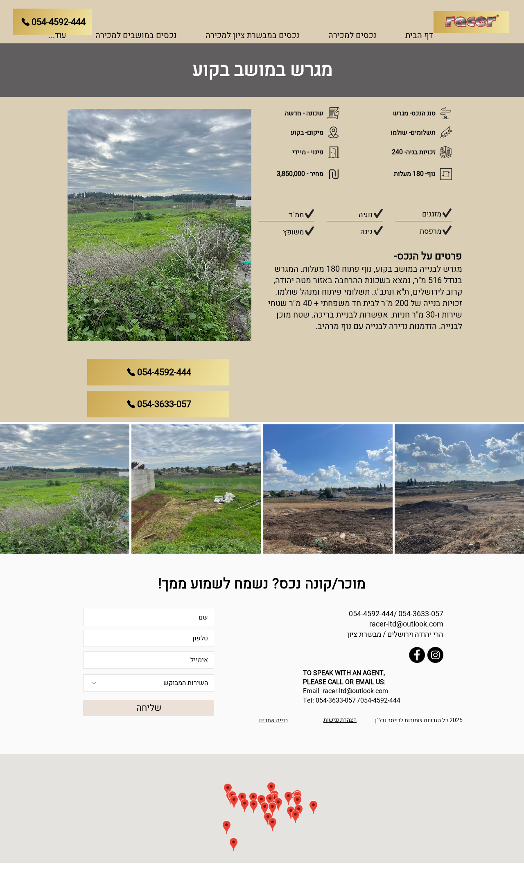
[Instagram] (435, 655)
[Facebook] (417, 655)
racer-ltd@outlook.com (406, 624)
